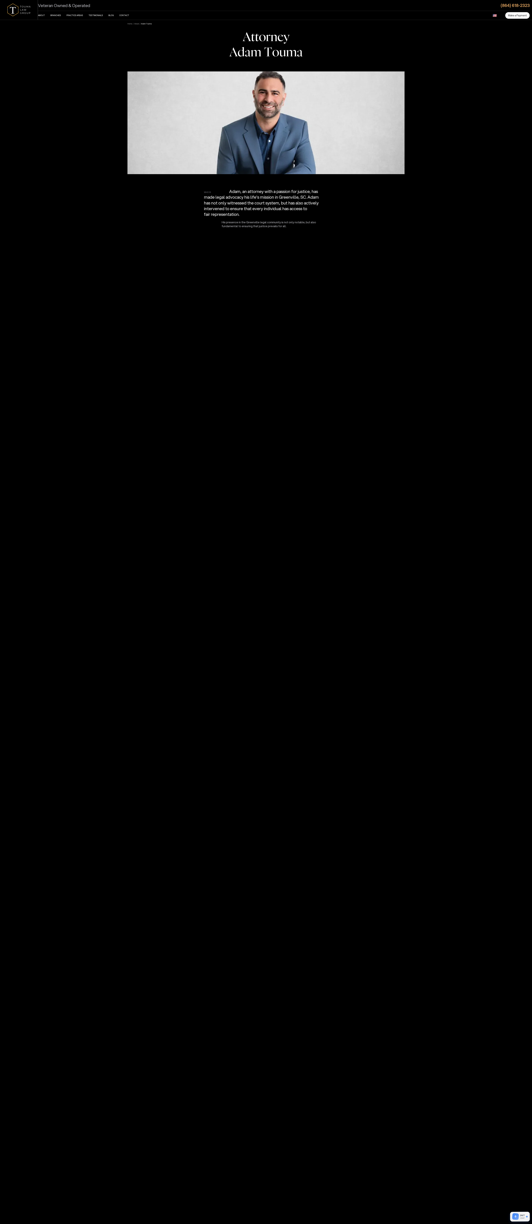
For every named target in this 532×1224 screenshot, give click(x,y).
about (136, 24)
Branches (55, 15)
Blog (111, 15)
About (41, 15)
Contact (124, 15)
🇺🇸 (495, 15)
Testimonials (96, 15)
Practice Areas (74, 15)
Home (129, 24)
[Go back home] (19, 10)
